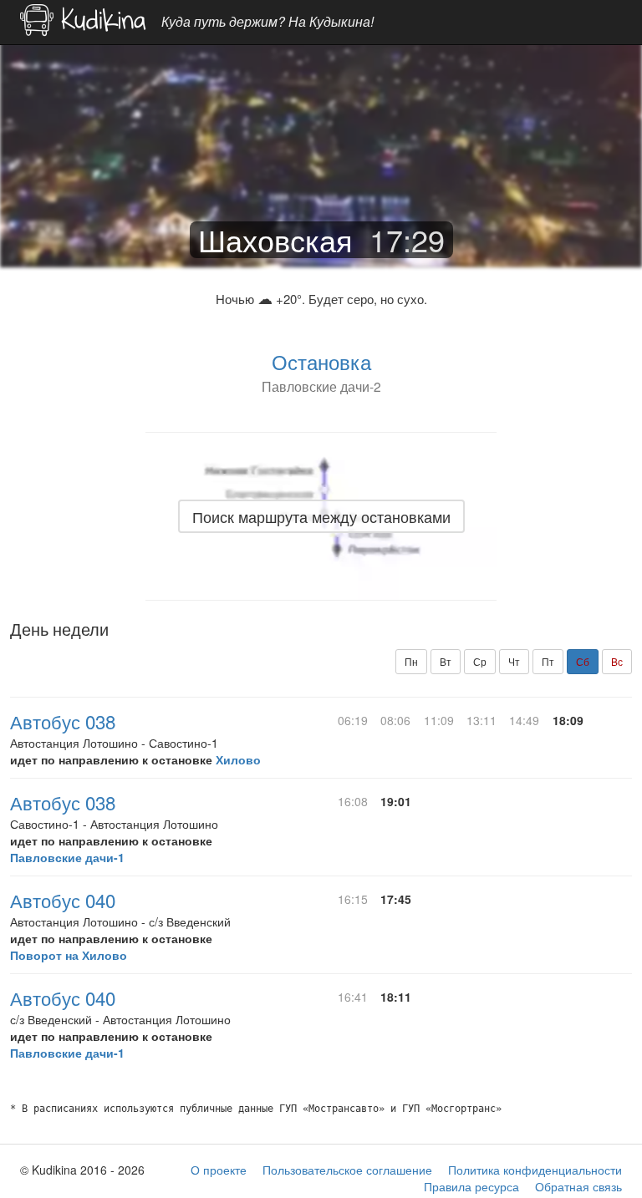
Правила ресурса (471, 1186)
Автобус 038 (62, 721)
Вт (445, 661)
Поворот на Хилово (68, 955)
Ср (480, 661)
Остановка (321, 361)
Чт (514, 661)
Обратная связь (578, 1186)
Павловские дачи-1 (67, 857)
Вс (617, 661)
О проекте (219, 1169)
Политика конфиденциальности (535, 1169)
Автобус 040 (62, 899)
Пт (548, 661)
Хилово (238, 759)
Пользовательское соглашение (347, 1169)
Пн (411, 661)
